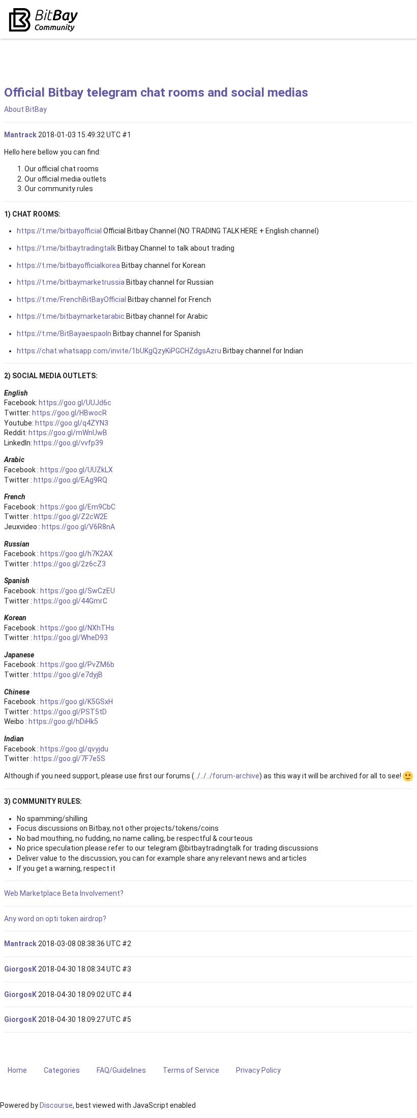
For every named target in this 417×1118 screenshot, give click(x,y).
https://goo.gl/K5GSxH (76, 702)
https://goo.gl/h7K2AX (76, 554)
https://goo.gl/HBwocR (69, 413)
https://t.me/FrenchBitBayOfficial (71, 299)
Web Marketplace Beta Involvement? (64, 893)
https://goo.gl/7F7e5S (69, 758)
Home (17, 1070)
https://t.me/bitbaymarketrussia (71, 282)
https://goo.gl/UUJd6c (75, 403)
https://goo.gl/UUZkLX (76, 470)
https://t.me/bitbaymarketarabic (71, 316)
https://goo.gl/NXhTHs (77, 628)
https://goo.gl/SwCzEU (77, 591)
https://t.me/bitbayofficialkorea (68, 265)
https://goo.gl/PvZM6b (77, 664)
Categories (62, 1070)
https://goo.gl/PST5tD (70, 712)
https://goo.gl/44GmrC (70, 601)
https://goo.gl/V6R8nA (78, 527)
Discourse (56, 1105)
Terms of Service (191, 1070)
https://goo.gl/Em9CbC (77, 507)
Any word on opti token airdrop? (55, 919)
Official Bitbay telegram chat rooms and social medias (156, 92)
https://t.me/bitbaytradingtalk (66, 248)
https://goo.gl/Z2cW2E (71, 516)
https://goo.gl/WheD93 (71, 637)
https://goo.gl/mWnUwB (67, 433)
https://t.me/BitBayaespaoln (64, 333)
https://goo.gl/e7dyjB (68, 675)
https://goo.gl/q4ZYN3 (71, 423)
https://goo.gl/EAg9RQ (70, 480)
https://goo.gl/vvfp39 (68, 443)
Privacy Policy (258, 1070)
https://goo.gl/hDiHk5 (63, 721)
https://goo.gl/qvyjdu (74, 749)
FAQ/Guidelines (121, 1070)
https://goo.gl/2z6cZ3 (70, 564)
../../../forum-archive (226, 776)
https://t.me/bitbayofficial (59, 231)
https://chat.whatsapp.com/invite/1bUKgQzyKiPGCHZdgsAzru (119, 351)
